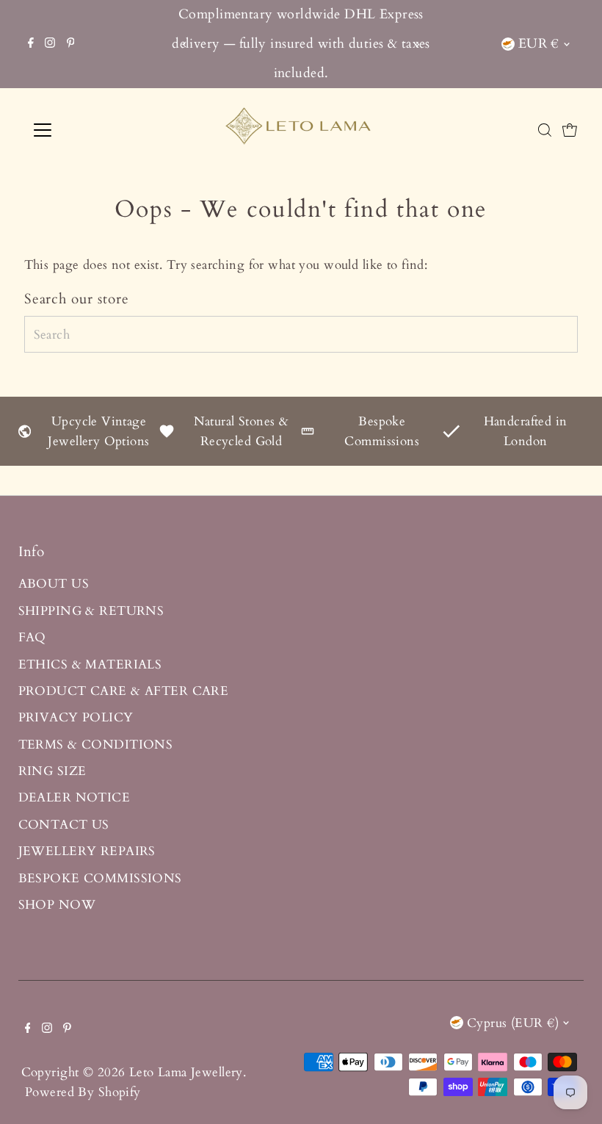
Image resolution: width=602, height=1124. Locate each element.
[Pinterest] (71, 44)
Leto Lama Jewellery (186, 1072)
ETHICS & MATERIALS (90, 664)
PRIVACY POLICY (76, 717)
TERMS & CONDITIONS (95, 744)
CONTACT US (63, 824)
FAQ (32, 637)
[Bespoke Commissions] (307, 433)
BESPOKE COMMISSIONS (100, 878)
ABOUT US (53, 583)
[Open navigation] (90, 130)
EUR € (538, 44)
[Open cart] (569, 130)
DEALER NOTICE (74, 797)
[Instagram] (50, 44)
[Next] (417, 44)
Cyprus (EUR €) (513, 1023)
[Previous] (184, 44)
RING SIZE (52, 771)
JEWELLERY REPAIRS (87, 851)
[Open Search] (544, 130)
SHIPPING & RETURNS (91, 610)
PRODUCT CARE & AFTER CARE (123, 690)
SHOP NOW (56, 904)
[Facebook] (30, 44)
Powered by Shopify (83, 1092)
